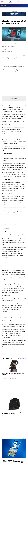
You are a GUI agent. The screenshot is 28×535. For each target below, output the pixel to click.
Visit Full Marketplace (21, 358)
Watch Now (24, 1)
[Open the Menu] (2, 1)
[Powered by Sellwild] (24, 438)
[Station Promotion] (14, 14)
